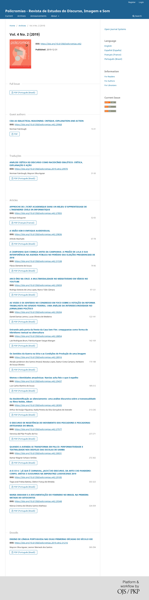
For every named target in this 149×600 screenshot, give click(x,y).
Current (9, 16)
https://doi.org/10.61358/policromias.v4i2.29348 (38, 501)
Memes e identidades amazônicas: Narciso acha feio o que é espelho (44, 377)
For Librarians (110, 85)
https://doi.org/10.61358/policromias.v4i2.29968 (38, 124)
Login (141, 2)
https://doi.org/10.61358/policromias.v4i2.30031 (38, 453)
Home (12, 25)
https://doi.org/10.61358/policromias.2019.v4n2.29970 (41, 168)
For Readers (109, 76)
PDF (16, 134)
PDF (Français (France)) (24, 222)
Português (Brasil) (113, 59)
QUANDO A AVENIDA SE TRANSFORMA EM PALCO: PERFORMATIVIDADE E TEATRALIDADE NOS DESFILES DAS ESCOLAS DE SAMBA (46, 448)
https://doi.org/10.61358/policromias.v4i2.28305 (38, 405)
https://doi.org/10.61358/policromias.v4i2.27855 (38, 213)
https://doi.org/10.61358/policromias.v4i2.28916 (38, 357)
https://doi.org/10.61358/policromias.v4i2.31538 (38, 261)
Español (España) (112, 50)
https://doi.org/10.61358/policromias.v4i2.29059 (38, 285)
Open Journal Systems (115, 29)
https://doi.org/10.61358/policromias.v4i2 (61, 43)
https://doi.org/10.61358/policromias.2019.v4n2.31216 (41, 542)
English (108, 46)
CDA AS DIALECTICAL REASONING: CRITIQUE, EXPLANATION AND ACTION (47, 120)
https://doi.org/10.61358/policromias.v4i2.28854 (38, 336)
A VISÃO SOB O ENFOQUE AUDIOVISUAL (30, 230)
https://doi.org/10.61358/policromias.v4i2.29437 (38, 381)
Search (138, 16)
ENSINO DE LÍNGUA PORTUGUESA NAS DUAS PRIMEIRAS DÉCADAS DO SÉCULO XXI (51, 539)
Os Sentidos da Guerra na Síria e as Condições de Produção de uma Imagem (48, 353)
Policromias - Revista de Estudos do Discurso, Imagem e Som (57, 10)
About (54, 16)
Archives (21, 16)
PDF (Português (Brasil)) (24, 92)
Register (131, 2)
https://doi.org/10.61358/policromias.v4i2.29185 (38, 477)
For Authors (109, 81)
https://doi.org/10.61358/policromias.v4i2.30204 (38, 312)
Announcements (38, 16)
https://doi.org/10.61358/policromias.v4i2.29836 (38, 234)
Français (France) (112, 54)
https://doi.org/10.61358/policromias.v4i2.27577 (38, 429)
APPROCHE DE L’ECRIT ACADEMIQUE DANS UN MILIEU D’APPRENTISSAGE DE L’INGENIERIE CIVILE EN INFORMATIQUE (48, 208)
